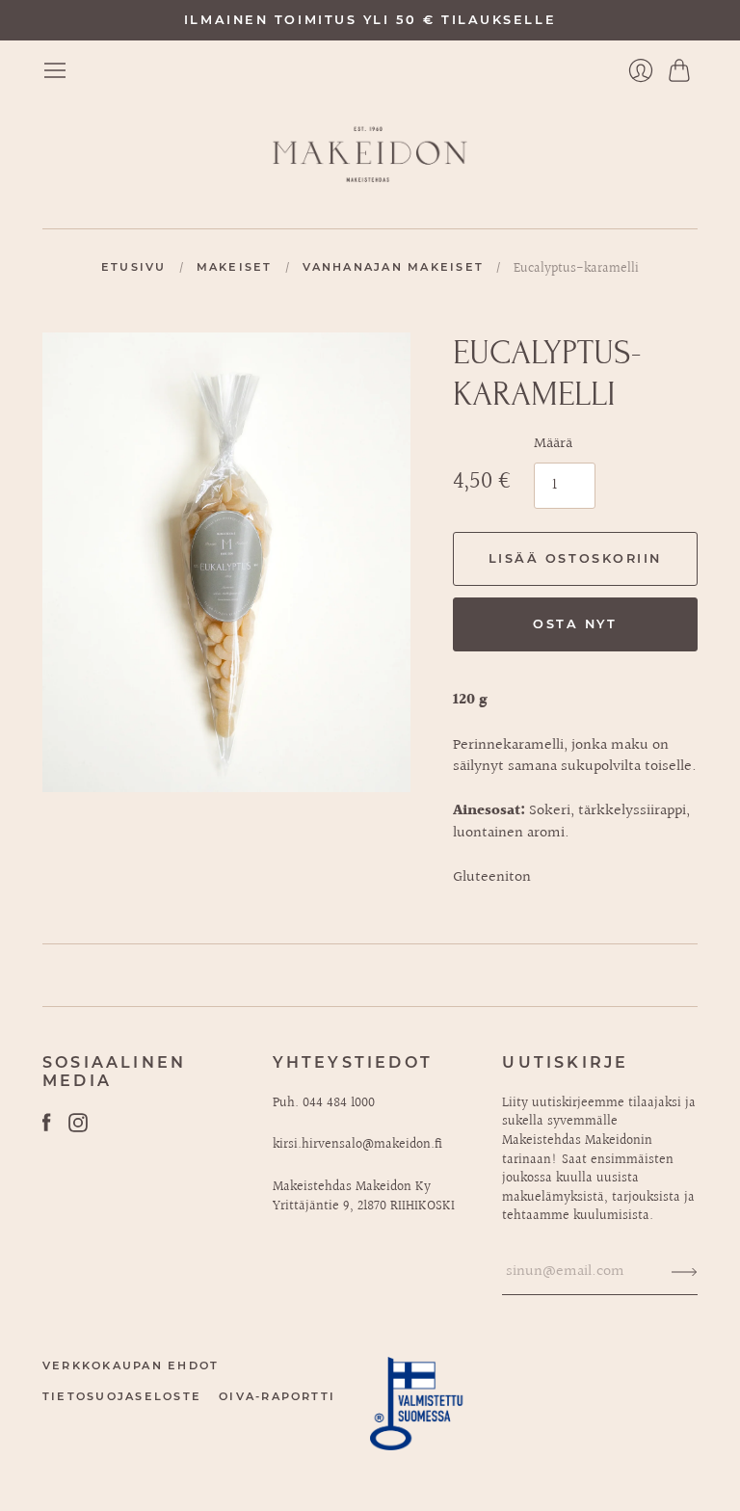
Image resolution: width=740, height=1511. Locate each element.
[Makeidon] (370, 156)
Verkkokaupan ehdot (130, 1365)
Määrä (553, 444)
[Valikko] (55, 70)
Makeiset (235, 267)
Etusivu (134, 267)
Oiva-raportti (277, 1396)
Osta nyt (575, 624)
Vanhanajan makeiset (394, 267)
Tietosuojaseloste (121, 1396)
